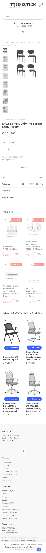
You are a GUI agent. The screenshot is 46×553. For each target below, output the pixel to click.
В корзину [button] (13, 348)
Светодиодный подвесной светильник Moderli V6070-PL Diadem (11, 291)
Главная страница (8, 43)
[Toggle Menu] (6, 5)
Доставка (5, 465)
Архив (22, 120)
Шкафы (4, 500)
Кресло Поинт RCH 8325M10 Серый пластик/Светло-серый (11, 407)
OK (39, 550)
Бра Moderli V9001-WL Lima (10, 247)
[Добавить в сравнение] (9, 149)
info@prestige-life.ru (14, 438)
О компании (6, 462)
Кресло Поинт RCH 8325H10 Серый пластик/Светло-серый (33, 407)
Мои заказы (6, 481)
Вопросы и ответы (9, 475)
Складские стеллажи (10, 512)
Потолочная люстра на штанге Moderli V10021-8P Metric (34, 245)
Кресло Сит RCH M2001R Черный (10, 358)
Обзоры (5, 468)
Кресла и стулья (8, 491)
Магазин (20, 43)
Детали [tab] (23, 167)
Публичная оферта (9, 472)
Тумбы (4, 497)
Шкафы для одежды (9, 518)
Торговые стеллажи (10, 515)
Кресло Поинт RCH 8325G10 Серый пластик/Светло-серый (33, 356)
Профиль (5, 478)
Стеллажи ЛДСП (8, 503)
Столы (4, 494)
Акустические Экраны (10, 509)
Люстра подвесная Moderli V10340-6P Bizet (33, 292)
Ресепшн (5, 506)
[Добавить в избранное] (4, 149)
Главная (5, 120)
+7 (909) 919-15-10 (24, 24)
